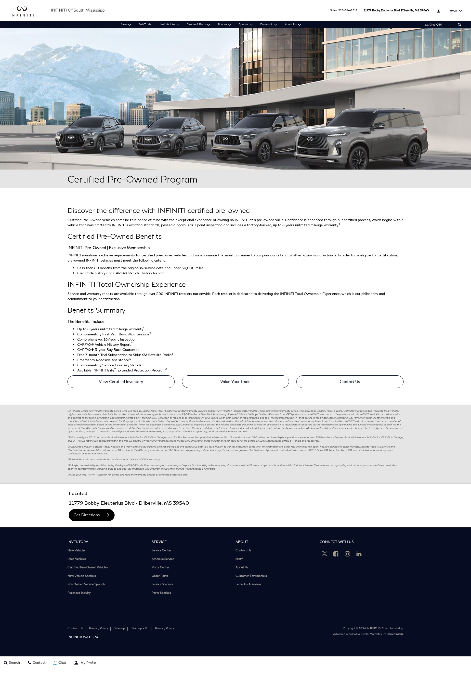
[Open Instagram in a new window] (348, 554)
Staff (239, 559)
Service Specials (162, 584)
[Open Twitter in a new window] (324, 554)
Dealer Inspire (395, 634)
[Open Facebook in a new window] (336, 554)
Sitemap (119, 628)
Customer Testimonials (251, 576)
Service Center (161, 551)
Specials (243, 24)
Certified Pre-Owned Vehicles (87, 567)
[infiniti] (27, 11)
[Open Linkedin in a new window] (359, 554)
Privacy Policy (98, 628)
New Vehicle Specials (81, 576)
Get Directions (87, 515)
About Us (291, 24)
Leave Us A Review (248, 584)
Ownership (266, 24)
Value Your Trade (235, 381)
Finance (222, 24)
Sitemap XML (140, 628)
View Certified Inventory (121, 381)
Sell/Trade (145, 24)
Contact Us (350, 381)
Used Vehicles (166, 24)
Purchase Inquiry (79, 593)
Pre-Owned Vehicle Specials (86, 584)
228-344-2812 (347, 10)
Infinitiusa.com (82, 637)
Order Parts (160, 576)
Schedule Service (163, 559)
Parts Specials (161, 593)
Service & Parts (196, 24)
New (124, 24)
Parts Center (160, 567)
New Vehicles (76, 551)
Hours (454, 11)
